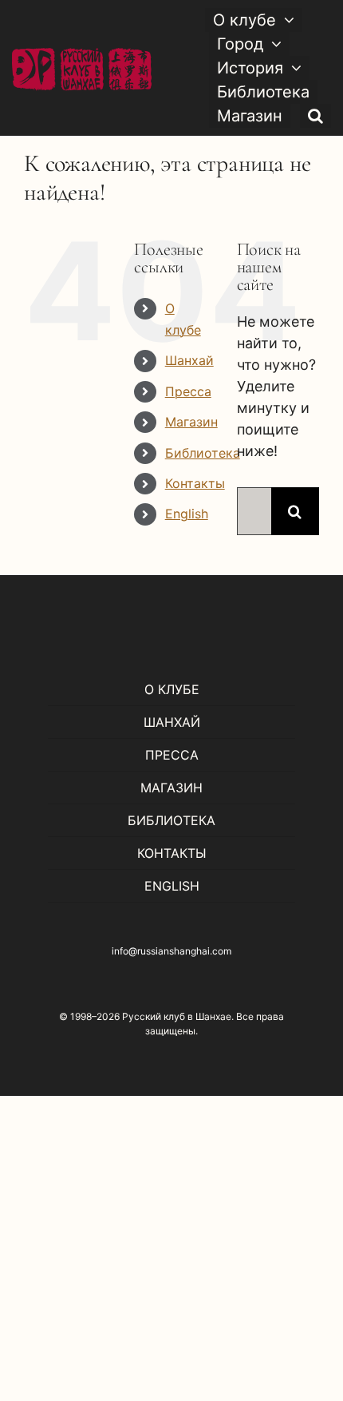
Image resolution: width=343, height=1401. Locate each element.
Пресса (188, 391)
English (186, 514)
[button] (315, 116)
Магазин (191, 422)
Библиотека (202, 453)
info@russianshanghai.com (171, 951)
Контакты (195, 483)
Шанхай (189, 360)
